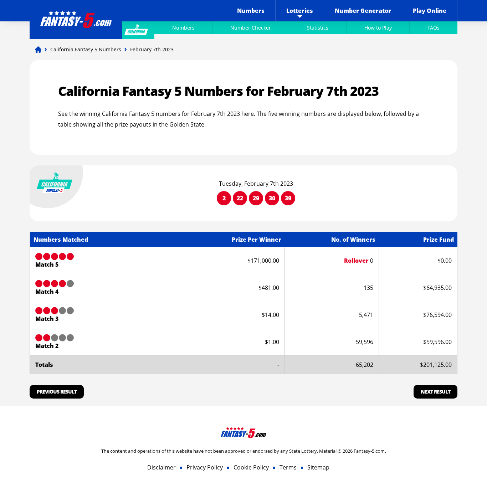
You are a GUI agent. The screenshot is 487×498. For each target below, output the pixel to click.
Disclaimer (161, 467)
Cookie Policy (251, 467)
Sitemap (318, 467)
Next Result (435, 391)
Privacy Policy (204, 467)
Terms (288, 467)
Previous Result (57, 391)
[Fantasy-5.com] (76, 15)
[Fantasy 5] (38, 49)
